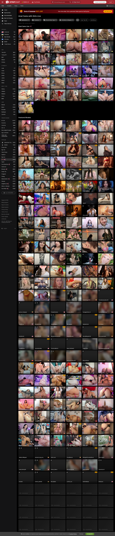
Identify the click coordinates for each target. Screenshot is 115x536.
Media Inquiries (5, 207)
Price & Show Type (50, 20)
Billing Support (5, 202)
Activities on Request (67, 20)
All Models (4, 218)
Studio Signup (5, 216)
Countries (36, 20)
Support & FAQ (5, 200)
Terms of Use (5, 211)
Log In (110, 2)
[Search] (70, 2)
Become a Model (5, 214)
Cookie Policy (73, 534)
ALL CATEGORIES (9, 192)
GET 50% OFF (108, 11)
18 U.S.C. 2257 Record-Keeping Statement (7, 222)
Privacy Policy (5, 209)
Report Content (5, 204)
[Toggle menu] (2, 2)
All (77, 20)
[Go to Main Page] (13, 2)
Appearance (25, 20)
